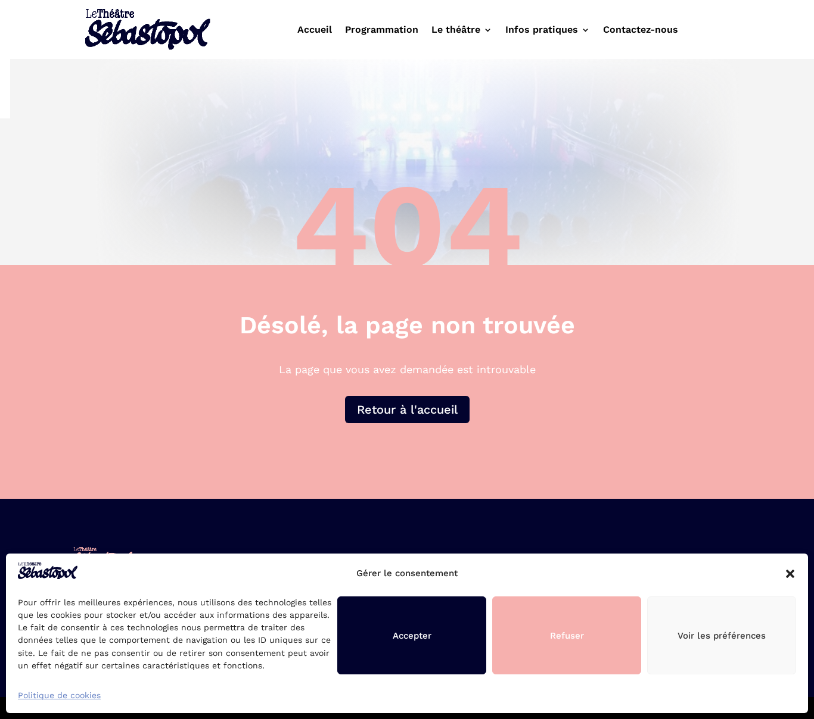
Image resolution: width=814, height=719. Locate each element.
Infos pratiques (541, 30)
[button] (790, 574)
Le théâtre (455, 30)
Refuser (567, 635)
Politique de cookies (59, 695)
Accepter (412, 635)
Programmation (381, 30)
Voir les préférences (722, 635)
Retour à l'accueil (407, 409)
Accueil (314, 30)
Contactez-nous (640, 30)
